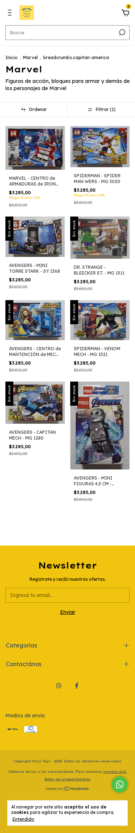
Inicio (11, 57)
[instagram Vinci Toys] (59, 686)
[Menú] (11, 14)
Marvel (30, 57)
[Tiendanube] (67, 789)
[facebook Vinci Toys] (77, 686)
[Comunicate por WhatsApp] (120, 784)
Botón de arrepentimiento (67, 779)
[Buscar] (121, 32)
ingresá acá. (115, 771)
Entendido (23, 819)
